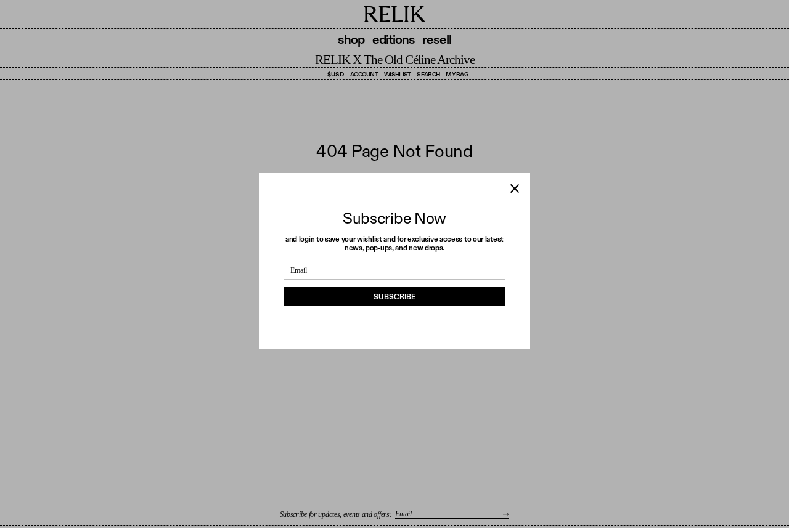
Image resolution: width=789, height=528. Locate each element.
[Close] (514, 188)
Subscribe (394, 297)
